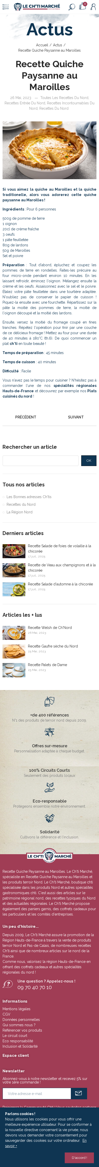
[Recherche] (72, 7)
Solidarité (49, 831)
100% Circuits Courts (49, 770)
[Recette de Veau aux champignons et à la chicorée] (14, 570)
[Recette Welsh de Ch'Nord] (14, 633)
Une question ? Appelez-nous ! (46, 981)
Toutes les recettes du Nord (64, 98)
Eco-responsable (50, 801)
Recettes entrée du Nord (25, 103)
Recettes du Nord (54, 108)
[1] (79, 1093)
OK (89, 460)
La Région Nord (19, 512)
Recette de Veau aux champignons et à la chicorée (62, 567)
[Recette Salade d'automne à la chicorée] (14, 589)
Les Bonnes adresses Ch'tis (29, 497)
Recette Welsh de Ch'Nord (50, 628)
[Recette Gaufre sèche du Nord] (14, 651)
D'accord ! (79, 1158)
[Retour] (49, 417)
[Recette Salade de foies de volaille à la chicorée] (14, 551)
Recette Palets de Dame (47, 665)
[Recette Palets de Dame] (14, 670)
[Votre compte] (93, 7)
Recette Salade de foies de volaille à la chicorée (59, 548)
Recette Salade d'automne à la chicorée (60, 584)
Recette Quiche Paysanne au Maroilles (57, 877)
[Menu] (6, 7)
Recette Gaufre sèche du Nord (53, 646)
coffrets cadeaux (34, 967)
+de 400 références (49, 715)
